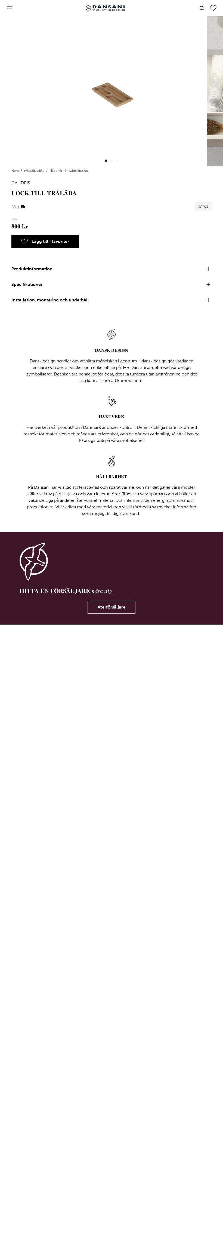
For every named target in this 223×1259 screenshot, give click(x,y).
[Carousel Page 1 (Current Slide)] (106, 161)
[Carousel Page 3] (117, 161)
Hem (15, 171)
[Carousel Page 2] (111, 161)
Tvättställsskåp (34, 171)
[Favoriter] (213, 8)
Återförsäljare (111, 607)
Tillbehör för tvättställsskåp (69, 171)
